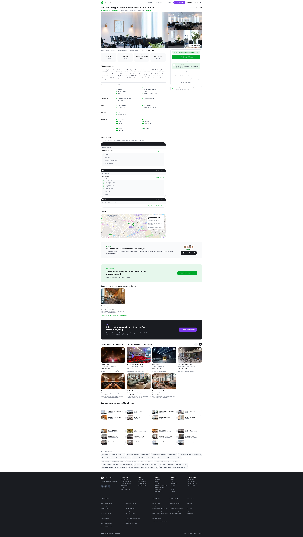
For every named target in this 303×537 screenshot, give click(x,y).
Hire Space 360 (124, 479)
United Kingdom (105, 50)
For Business (159, 2)
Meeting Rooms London (131, 511)
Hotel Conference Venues (131, 500)
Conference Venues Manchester (176, 500)
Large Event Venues (130, 521)
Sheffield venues (163, 521)
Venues (150, 2)
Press (172, 487)
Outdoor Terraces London (106, 526)
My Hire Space (192, 2)
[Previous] (196, 344)
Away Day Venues (104, 511)
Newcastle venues (163, 516)
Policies (173, 491)
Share (195, 7)
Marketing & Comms (142, 485)
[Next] (200, 344)
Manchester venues (156, 503)
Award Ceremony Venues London (133, 518)
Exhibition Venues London (106, 521)
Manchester (113, 50)
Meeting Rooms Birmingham (175, 513)
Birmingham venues (156, 506)
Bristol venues (164, 508)
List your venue (157, 489)
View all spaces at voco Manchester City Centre (114, 315)
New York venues (190, 500)
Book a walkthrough (125, 489)
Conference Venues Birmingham (176, 508)
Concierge (156, 483)
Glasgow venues (162, 511)
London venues (155, 500)
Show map (148, 10)
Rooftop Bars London (130, 508)
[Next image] (123, 296)
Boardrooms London (130, 513)
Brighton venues (164, 513)
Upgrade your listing (192, 483)
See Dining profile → (160, 170)
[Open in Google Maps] (133, 226)
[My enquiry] (200, 2)
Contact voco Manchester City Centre (187, 75)
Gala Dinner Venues (105, 518)
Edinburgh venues (156, 508)
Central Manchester (123, 50)
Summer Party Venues (105, 506)
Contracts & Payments (126, 483)
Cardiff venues (155, 516)
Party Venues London (130, 506)
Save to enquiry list (187, 82)
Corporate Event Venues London (133, 516)
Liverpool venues (156, 513)
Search (169, 2)
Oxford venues (155, 521)
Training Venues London (106, 513)
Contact (173, 489)
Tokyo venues (190, 508)
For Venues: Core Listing (159, 487)
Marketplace (157, 481)
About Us (173, 479)
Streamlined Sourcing (126, 481)
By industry (123, 487)
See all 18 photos (195, 45)
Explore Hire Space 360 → (187, 273)
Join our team (191, 479)
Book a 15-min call (189, 253)
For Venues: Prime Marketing (160, 485)
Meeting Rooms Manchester (175, 506)
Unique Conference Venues (106, 503)
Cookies (200, 533)
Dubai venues (189, 506)
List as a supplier (158, 491)
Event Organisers (142, 481)
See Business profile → (159, 144)
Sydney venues (190, 513)
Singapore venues (190, 511)
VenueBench (174, 483)
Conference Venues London (107, 500)
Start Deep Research (189, 329)
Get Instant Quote (187, 57)
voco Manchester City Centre (110, 10)
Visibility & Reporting (125, 485)
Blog (172, 481)
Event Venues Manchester (175, 503)
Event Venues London (105, 516)
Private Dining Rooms (105, 508)
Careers (173, 485)
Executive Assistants (142, 483)
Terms (195, 533)
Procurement (141, 479)
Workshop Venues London (131, 523)
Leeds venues (155, 511)
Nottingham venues (156, 518)
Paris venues (189, 503)
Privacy (190, 533)
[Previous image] (102, 296)
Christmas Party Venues (131, 503)
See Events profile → (160, 199)
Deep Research (180, 2)
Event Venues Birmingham (175, 511)
